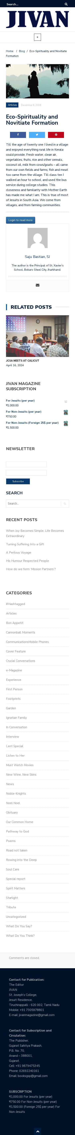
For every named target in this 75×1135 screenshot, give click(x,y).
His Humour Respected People (27, 561)
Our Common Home (19, 822)
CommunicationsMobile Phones (27, 642)
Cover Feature (16, 651)
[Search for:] (19, 4)
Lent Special (14, 746)
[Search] (66, 4)
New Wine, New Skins (21, 775)
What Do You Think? (20, 936)
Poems (11, 841)
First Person (14, 689)
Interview (12, 737)
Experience (13, 680)
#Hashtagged (15, 604)
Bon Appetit (14, 623)
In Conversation (16, 727)
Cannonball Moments (20, 632)
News (10, 784)
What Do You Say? (19, 926)
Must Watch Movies (20, 765)
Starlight (12, 898)
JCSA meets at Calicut (22, 360)
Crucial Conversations (20, 661)
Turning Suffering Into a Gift (25, 544)
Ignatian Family (16, 718)
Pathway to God (17, 831)
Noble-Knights (16, 794)
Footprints (13, 699)
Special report (15, 879)
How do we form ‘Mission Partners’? (31, 569)
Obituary (12, 813)
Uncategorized (16, 917)
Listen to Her (15, 756)
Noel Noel (13, 803)
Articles (11, 613)
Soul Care (12, 869)
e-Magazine (14, 670)
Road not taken (16, 850)
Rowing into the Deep (21, 860)
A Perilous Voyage (18, 553)
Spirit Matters (15, 888)
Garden (11, 708)
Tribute (11, 907)
